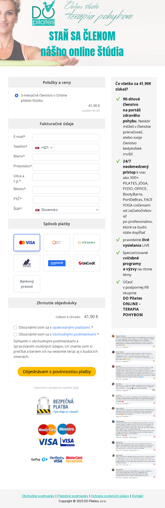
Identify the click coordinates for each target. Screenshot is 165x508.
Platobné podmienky (72, 496)
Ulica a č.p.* (19, 178)
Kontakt (137, 496)
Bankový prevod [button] (27, 284)
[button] (27, 242)
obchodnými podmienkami (74, 334)
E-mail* (19, 136)
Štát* (18, 208)
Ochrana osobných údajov (110, 496)
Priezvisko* (23, 166)
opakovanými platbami (71, 327)
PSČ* (18, 198)
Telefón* (21, 146)
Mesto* (20, 188)
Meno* (19, 156)
